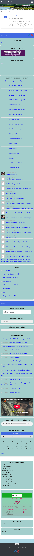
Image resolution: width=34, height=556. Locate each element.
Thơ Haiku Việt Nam (14, 104)
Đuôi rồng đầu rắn (15, 357)
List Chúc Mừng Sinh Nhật (10, 277)
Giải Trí (28, 259)
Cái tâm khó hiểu (15, 388)
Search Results (7, 281)
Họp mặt (18, 261)
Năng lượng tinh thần (15, 19)
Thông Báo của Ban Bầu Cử (11, 285)
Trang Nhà (6, 292)
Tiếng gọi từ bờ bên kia (15, 114)
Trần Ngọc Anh (7, 339)
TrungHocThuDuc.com (9, 2)
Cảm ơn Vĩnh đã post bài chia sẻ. (15, 198)
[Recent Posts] (5, 81)
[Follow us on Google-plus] (32, 35)
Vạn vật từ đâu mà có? (16, 379)
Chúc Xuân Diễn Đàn (23, 346)
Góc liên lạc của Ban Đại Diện (11, 274)
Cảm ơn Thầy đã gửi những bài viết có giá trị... (19, 203)
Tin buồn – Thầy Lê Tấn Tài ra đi (18, 90)
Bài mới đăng (6, 270)
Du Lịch (24, 259)
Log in (3, 43)
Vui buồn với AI (14, 350)
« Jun (2, 453)
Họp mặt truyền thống (26, 261)
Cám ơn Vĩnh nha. (11, 237)
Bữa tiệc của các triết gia (15, 163)
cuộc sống (15, 259)
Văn (13, 16)
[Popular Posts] (13, 81)
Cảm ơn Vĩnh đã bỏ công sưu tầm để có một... (19, 242)
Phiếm (9, 16)
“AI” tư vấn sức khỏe (14, 119)
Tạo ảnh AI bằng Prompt (17, 361)
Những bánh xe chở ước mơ (16, 109)
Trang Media (6, 288)
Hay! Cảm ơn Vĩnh (11, 193)
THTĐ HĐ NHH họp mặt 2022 (17, 100)
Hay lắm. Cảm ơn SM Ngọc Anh (15, 179)
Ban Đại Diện (5, 259)
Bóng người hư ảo (14, 167)
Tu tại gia (11, 158)
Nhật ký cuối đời (13, 134)
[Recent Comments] (21, 81)
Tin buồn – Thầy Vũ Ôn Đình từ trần (21, 370)
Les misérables (13, 148)
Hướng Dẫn (13, 261)
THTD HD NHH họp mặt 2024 (17, 95)
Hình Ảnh (5, 261)
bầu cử (11, 259)
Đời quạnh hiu (13, 143)
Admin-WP (6, 364)
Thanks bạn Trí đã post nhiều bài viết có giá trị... (19, 251)
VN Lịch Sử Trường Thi (9, 296)
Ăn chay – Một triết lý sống (16, 124)
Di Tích (20, 259)
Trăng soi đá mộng (14, 153)
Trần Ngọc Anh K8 (8, 373)
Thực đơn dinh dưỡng (15, 129)
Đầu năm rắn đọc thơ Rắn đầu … (19, 353)
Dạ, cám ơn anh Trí (11, 174)
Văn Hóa (17, 16)
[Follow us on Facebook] (29, 35)
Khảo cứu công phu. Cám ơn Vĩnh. (15, 222)
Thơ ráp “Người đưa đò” (15, 85)
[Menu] (32, 2)
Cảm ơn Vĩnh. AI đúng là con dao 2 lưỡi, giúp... (19, 188)
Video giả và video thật (15, 138)
